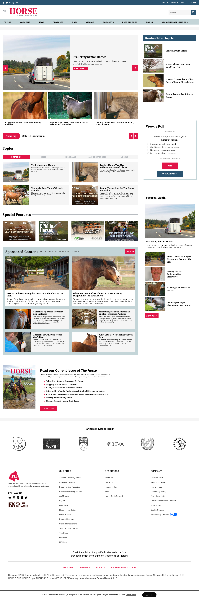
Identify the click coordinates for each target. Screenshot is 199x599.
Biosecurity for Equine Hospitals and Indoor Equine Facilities (114, 313)
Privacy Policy (156, 505)
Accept (149, 595)
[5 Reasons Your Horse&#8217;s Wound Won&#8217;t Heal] (18, 342)
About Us (109, 478)
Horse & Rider (65, 514)
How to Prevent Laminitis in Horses (179, 95)
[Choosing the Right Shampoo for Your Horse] (155, 304)
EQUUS (62, 501)
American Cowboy (67, 482)
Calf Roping (64, 496)
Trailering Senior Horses (43, 165)
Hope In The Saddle (67, 510)
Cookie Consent (157, 510)
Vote (170, 166)
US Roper (63, 542)
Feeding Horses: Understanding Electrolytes (174, 274)
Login (165, 3)
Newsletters (177, 3)
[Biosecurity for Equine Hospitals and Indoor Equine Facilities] (84, 319)
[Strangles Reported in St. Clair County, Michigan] (25, 105)
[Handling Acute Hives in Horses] (155, 289)
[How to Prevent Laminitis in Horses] (153, 95)
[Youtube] (10, 497)
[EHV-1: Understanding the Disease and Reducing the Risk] (37, 273)
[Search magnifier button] (193, 12)
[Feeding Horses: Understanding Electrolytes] (155, 274)
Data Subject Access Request (163, 501)
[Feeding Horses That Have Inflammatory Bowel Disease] (116, 105)
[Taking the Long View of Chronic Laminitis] (16, 195)
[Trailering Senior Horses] (16, 172)
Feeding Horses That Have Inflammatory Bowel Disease (115, 123)
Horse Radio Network (114, 496)
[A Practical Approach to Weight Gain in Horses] (18, 319)
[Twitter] (7, 3)
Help (107, 491)
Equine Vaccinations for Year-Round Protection (97, 55)
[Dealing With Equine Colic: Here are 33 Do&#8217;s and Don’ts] (87, 231)
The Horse (63, 533)
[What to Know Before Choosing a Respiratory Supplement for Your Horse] (103, 273)
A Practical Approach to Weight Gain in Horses (48, 313)
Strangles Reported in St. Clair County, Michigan (23, 123)
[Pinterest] (18, 497)
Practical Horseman (67, 519)
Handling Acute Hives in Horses (178, 289)
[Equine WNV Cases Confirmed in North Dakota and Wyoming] (70, 105)
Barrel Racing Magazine (69, 487)
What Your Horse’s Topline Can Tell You (116, 336)
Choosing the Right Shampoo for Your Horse (179, 303)
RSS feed (68, 567)
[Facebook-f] (4, 3)
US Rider (63, 538)
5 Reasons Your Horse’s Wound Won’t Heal (47, 336)
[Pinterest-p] (10, 3)
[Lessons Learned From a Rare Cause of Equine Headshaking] (153, 80)
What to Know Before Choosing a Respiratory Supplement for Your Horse (98, 294)
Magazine (191, 3)
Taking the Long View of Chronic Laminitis (47, 189)
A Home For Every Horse (70, 478)
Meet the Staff (157, 478)
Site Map (85, 567)
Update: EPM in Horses (176, 50)
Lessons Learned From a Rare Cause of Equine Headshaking (180, 80)
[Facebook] (22, 497)
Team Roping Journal (68, 528)
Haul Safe (63, 505)
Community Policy (158, 491)
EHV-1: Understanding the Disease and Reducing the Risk (35, 294)
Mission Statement (159, 482)
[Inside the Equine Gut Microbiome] (121, 231)
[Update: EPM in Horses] (53, 231)
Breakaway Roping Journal (70, 491)
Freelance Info (111, 487)
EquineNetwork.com (123, 567)
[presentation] (5, 68)
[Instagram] (13, 3)
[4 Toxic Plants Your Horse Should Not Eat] (153, 66)
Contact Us (109, 482)
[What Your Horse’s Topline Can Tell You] (84, 342)
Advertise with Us (158, 496)
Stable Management (68, 524)
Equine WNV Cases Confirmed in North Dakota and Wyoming (69, 123)
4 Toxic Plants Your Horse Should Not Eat (178, 65)
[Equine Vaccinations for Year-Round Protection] (85, 195)
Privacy (100, 567)
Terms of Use (156, 487)
